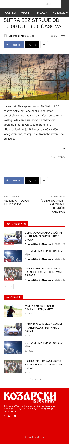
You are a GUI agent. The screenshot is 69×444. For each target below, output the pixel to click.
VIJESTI (7, 261)
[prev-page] (6, 286)
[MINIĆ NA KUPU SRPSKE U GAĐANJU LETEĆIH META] (13, 310)
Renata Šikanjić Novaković (39, 244)
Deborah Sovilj (16, 35)
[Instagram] (9, 416)
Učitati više (33, 379)
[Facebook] (4, 416)
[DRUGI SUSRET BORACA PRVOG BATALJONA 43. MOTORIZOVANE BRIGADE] (13, 273)
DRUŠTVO (9, 243)
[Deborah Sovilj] (6, 36)
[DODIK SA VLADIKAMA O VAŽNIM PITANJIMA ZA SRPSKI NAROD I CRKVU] (13, 237)
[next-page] (11, 286)
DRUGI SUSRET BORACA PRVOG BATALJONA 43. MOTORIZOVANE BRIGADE (43, 272)
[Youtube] (15, 416)
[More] (44, 44)
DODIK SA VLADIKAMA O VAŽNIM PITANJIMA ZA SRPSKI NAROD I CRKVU (43, 236)
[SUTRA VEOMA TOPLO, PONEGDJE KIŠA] (13, 256)
